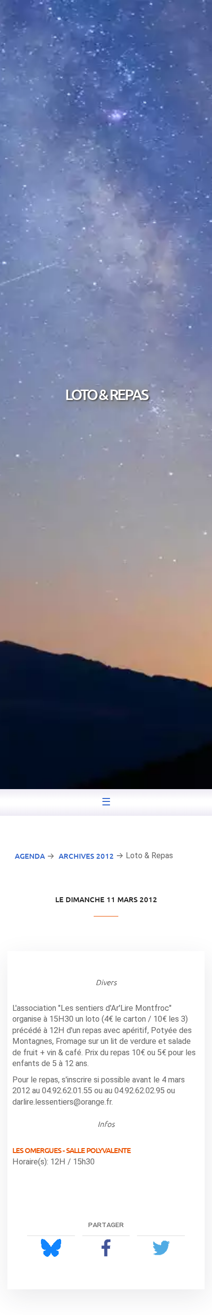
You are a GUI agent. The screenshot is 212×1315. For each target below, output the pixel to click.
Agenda (30, 856)
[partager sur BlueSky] (51, 1247)
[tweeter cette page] (161, 1247)
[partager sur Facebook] (106, 1247)
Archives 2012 (86, 856)
